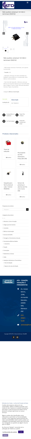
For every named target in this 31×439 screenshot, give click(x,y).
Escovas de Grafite (7, 234)
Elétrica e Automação (14, 91)
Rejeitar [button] (5, 435)
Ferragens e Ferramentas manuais (11, 238)
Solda (4, 257)
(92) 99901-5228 (23, 318)
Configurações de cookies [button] (9, 432)
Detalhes (9, 157)
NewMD (25, 334)
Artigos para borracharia (9, 224)
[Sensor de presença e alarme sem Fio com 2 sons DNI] (22, 174)
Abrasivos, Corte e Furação (10, 221)
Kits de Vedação (8, 263)
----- (4, 218)
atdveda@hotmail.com (25, 325)
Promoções (6, 250)
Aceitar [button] (21, 432)
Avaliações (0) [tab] (5, 102)
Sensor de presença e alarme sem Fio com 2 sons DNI (22, 187)
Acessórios (7, 243)
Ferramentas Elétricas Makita (10, 241)
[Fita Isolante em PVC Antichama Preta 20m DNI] (22, 144)
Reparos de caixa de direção (11, 266)
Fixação (5, 247)
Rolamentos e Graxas (8, 253)
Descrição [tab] (4, 99)
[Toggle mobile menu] (28, 2)
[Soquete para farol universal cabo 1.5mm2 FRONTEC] (9, 174)
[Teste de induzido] (9, 142)
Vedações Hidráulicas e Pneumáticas (12, 260)
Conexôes (5, 228)
